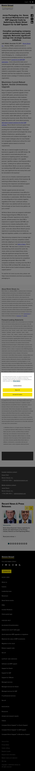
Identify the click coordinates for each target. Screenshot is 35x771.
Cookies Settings (17, 385)
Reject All (17, 390)
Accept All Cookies (17, 394)
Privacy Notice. (16, 381)
